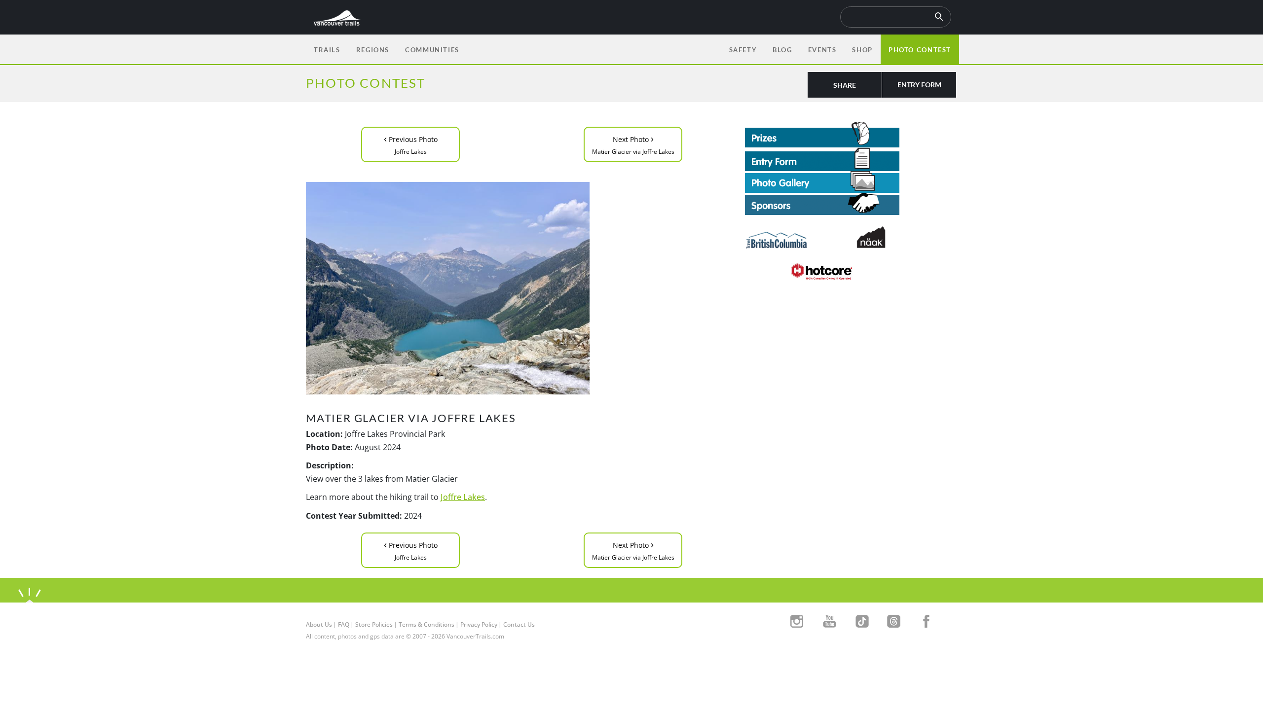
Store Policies (374, 624)
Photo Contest (920, 50)
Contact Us (519, 624)
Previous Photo (411, 144)
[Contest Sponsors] (851, 204)
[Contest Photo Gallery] (822, 181)
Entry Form (919, 84)
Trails (327, 50)
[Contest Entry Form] (851, 159)
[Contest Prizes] (851, 134)
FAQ (343, 624)
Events (822, 50)
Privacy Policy (478, 624)
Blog (782, 50)
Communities (432, 50)
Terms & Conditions (426, 624)
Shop (862, 50)
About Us (319, 624)
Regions (372, 50)
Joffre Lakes (463, 497)
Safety (743, 50)
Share (844, 85)
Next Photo (633, 144)
